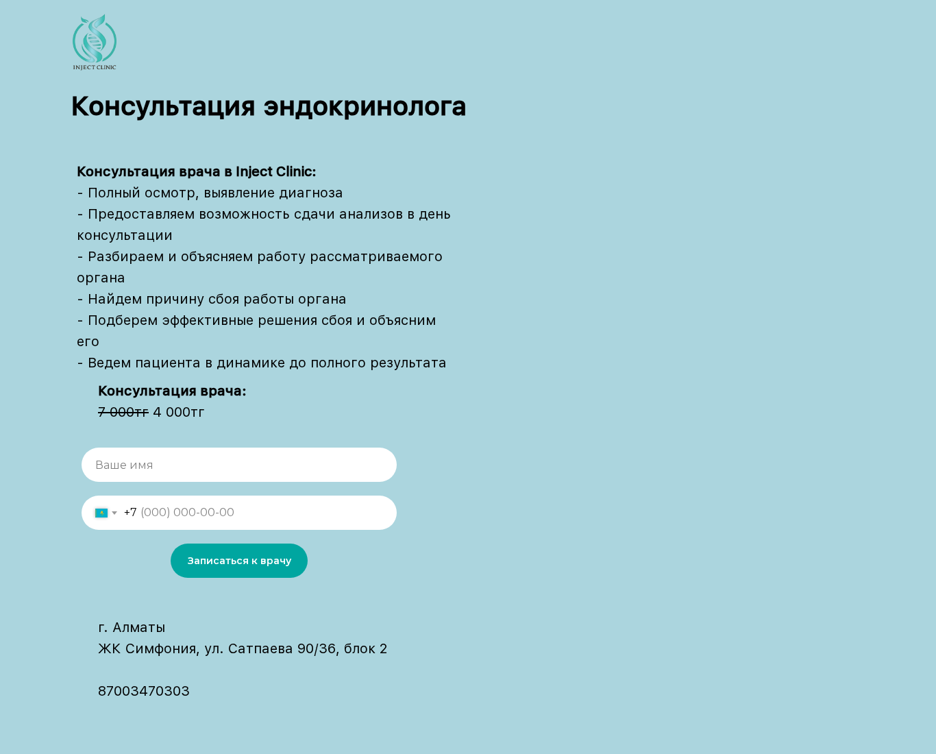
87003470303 (144, 691)
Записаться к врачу (239, 561)
